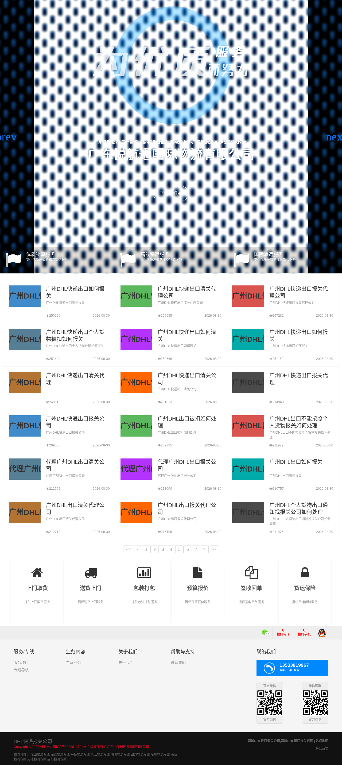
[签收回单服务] (252, 569)
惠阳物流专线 (57, 759)
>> (213, 549)
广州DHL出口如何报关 (295, 462)
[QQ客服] (321, 633)
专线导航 (21, 670)
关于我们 (125, 662)
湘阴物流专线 (120, 754)
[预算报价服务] (198, 569)
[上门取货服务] (37, 569)
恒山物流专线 (40, 754)
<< (128, 549)
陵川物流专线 (160, 754)
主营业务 (73, 662)
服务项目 (21, 662)
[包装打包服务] (144, 569)
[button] (6, 137)
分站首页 (322, 749)
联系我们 (178, 662)
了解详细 (169, 193)
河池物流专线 (36, 759)
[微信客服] (266, 633)
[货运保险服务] (305, 569)
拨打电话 (283, 634)
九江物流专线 (100, 754)
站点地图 (322, 741)
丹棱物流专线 (80, 754)
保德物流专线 (60, 754)
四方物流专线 (140, 754)
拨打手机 (304, 634)
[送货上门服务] (91, 569)
